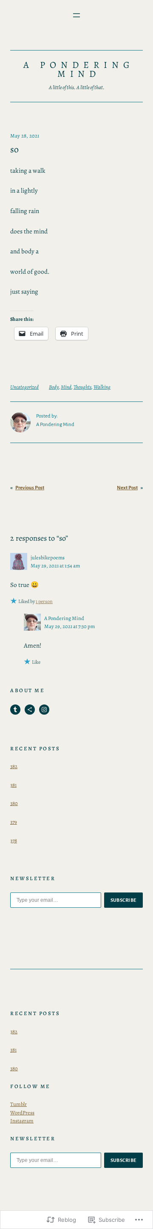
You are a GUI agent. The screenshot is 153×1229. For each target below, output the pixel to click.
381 (13, 784)
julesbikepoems (48, 557)
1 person (44, 601)
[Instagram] (44, 709)
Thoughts (82, 386)
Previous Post (29, 488)
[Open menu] (76, 15)
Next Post (127, 488)
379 (13, 821)
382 (13, 766)
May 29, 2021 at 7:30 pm (69, 626)
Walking (102, 386)
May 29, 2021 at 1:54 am (55, 565)
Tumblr (18, 1104)
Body (54, 386)
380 (14, 803)
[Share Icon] (30, 709)
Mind (66, 386)
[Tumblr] (15, 709)
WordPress (22, 1112)
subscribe (123, 900)
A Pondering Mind (78, 70)
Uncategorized (24, 386)
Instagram (22, 1120)
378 (13, 840)
